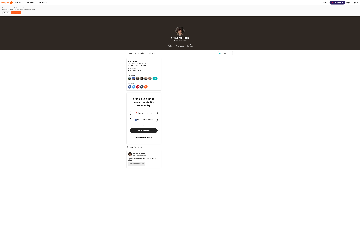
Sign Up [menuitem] (355, 3)
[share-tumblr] (142, 87)
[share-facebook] (129, 87)
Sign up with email (144, 130)
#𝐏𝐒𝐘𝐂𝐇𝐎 (131, 61)
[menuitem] (222, 53)
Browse (17, 2)
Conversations (140, 53)
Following (151, 53)
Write (325, 3)
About (130, 53)
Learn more (16, 13)
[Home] (7, 2)
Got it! (6, 13)
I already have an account (143, 137)
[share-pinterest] (138, 87)
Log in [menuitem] (348, 3)
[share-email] (146, 87)
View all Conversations (136, 164)
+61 (155, 78)
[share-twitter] (133, 87)
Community (29, 2)
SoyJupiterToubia (139, 153)
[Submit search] (40, 2)
